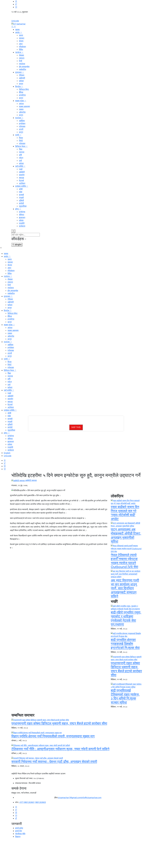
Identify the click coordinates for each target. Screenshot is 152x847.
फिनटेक (18, 86)
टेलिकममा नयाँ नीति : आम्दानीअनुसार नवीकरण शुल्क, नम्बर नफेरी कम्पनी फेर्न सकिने (60, 749)
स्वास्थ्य (21, 152)
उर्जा (20, 160)
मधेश (20, 192)
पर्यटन (21, 157)
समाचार (21, 38)
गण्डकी (21, 197)
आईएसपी (22, 78)
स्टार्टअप (18, 118)
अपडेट (17, 32)
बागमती (21, 194)
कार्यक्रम (22, 226)
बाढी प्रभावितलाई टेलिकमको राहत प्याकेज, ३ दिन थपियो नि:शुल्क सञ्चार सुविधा (125, 696)
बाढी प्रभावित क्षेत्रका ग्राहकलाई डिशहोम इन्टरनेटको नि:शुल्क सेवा (125, 643)
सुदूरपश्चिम (22, 206)
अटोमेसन (22, 183)
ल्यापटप (21, 58)
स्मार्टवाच (22, 63)
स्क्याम (21, 109)
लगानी (21, 129)
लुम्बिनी (21, 200)
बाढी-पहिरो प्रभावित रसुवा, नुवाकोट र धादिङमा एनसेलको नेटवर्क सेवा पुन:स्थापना (126, 618)
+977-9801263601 (27, 802)
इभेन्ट (17, 209)
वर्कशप (21, 220)
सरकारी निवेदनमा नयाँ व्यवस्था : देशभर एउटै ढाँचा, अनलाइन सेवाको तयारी (54, 761)
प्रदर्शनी (21, 223)
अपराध (21, 103)
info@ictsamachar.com (91, 797)
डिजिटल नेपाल (20, 146)
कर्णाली (21, 203)
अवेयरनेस (22, 112)
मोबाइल (21, 55)
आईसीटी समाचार (31, 480)
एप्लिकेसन (22, 46)
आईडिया (22, 120)
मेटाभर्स (21, 180)
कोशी (21, 189)
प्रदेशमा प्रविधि (20, 186)
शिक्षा (20, 149)
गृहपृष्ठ (17, 29)
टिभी (20, 61)
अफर (21, 43)
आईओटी (22, 172)
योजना (21, 41)
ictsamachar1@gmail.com (69, 797)
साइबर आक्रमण (24, 106)
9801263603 (40, 802)
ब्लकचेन (21, 174)
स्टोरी (17, 135)
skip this (76, 427)
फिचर (21, 137)
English (76, 17)
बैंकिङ (21, 92)
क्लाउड (21, 177)
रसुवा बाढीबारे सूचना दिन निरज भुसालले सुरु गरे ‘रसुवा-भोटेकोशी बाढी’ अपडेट (125, 512)
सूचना (21, 35)
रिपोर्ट (21, 140)
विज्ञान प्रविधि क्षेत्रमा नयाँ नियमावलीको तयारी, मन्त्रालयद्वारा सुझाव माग (53, 736)
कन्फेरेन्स (22, 211)
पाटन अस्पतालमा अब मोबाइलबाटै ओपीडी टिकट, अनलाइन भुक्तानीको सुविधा (126, 535)
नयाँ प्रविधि (19, 166)
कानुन (21, 83)
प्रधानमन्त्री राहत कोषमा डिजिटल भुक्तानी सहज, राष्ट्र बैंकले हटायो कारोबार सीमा (126, 669)
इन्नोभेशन (22, 123)
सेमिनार (21, 214)
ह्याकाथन (22, 217)
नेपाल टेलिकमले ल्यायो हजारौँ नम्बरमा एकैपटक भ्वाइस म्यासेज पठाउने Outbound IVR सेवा (124, 561)
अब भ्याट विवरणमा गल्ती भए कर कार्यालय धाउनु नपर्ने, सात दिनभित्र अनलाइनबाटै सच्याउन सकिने (125, 588)
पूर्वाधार (21, 80)
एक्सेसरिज (22, 69)
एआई (20, 169)
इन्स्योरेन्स (22, 95)
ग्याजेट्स (18, 52)
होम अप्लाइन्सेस (24, 66)
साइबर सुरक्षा (19, 100)
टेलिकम (21, 75)
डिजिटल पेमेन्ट (24, 89)
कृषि (20, 155)
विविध (21, 49)
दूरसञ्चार (18, 72)
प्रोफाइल (22, 126)
